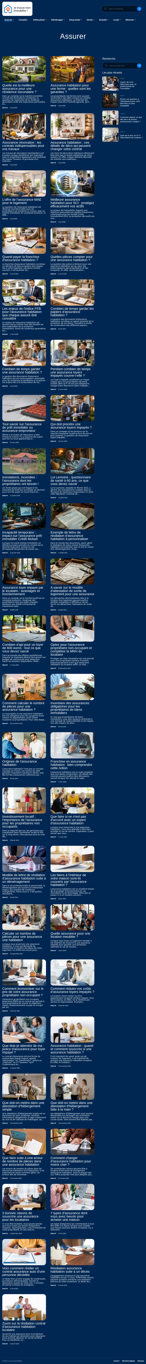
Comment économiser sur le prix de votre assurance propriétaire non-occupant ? (23, 992)
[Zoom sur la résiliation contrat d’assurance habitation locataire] (24, 1307)
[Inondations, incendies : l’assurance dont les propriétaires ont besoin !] (24, 461)
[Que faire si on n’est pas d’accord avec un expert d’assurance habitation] (72, 800)
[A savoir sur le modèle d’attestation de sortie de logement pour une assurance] (72, 571)
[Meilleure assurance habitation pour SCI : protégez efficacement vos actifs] (72, 183)
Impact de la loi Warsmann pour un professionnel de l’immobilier (128, 85)
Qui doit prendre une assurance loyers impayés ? (71, 425)
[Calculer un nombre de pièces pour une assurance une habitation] (24, 917)
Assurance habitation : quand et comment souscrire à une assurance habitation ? (72, 1049)
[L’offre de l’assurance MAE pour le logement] (24, 183)
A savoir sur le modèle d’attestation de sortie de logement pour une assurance (72, 591)
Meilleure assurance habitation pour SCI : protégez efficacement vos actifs (72, 203)
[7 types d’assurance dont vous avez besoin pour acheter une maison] (72, 1197)
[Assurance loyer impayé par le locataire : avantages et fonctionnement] (24, 571)
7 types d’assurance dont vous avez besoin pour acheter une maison (69, 1216)
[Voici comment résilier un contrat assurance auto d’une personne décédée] (24, 1252)
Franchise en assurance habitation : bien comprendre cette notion (71, 765)
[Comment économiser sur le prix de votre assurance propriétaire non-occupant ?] (24, 972)
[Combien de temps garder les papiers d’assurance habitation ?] (72, 292)
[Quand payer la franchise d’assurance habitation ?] (24, 241)
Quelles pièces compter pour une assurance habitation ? (72, 258)
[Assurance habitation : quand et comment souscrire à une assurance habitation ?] (72, 1029)
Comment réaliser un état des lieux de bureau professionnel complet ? (131, 119)
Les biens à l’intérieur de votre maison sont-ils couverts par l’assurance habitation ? (69, 880)
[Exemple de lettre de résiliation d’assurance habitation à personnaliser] (72, 516)
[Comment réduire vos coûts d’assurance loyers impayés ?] (72, 972)
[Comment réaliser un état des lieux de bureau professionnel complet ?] (110, 118)
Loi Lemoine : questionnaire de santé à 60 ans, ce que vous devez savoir (71, 480)
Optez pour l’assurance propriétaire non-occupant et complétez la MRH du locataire (71, 649)
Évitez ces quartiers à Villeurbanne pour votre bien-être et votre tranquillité (130, 102)
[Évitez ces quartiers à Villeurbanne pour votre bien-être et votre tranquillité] (110, 101)
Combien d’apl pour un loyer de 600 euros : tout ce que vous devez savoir (22, 648)
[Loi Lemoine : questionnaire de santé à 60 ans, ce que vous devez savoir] (72, 461)
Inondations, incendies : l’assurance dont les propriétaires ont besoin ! (20, 480)
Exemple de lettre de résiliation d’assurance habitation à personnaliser (69, 536)
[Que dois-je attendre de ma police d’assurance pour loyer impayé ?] (24, 1029)
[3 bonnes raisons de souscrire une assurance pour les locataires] (24, 1197)
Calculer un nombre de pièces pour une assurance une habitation (22, 937)
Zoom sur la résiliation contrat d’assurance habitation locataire (24, 1327)
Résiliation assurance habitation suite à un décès (70, 1269)
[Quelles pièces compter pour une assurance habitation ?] (72, 241)
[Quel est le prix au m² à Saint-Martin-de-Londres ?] (110, 135)
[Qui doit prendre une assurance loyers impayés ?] (72, 408)
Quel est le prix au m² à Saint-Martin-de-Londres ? (131, 136)
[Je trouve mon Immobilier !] (17, 9)
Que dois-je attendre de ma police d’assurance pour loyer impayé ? (23, 1049)
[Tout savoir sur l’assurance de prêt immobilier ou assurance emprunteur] (24, 408)
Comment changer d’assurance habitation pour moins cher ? (71, 1161)
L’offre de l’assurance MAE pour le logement (21, 201)
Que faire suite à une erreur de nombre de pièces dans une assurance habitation (22, 1161)
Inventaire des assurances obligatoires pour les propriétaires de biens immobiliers (70, 708)
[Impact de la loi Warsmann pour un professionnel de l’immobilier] (110, 83)
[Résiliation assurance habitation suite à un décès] (72, 1252)
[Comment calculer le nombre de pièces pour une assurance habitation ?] (24, 687)
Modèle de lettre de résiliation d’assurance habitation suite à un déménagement (24, 878)
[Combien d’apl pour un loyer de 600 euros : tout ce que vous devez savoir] (24, 628)
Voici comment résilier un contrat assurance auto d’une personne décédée (23, 1271)
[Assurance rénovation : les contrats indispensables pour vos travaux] (24, 126)
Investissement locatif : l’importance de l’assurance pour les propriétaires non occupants (22, 821)
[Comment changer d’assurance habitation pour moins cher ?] (72, 1142)
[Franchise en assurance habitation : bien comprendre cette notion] (72, 745)
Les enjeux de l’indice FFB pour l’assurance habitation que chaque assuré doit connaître (22, 313)
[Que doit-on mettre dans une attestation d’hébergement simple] (24, 1087)
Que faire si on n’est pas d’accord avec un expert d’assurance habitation (68, 820)
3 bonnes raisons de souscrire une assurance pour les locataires (20, 1216)
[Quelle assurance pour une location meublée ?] (72, 917)
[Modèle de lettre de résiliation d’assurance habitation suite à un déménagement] (24, 859)
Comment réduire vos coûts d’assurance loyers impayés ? (72, 990)
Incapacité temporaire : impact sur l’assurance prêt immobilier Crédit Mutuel (22, 536)
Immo (122, 79)
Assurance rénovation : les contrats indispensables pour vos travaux (23, 146)
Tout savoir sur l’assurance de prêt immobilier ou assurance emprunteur (22, 427)
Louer (122, 114)
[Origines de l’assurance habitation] (24, 745)
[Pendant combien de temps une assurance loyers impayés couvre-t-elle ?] (72, 353)
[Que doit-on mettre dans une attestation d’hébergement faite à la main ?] (72, 1087)
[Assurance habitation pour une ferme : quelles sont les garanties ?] (72, 69)
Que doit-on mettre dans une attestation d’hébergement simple (23, 1106)
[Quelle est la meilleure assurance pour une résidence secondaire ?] (24, 69)
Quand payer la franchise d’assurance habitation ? (20, 258)
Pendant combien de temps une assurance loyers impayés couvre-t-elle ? (71, 372)
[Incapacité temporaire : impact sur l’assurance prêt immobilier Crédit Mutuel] (24, 516)
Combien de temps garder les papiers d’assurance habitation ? (72, 312)
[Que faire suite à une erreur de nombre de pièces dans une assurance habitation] (24, 1142)
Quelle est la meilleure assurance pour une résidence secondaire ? (19, 88)
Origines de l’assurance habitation (19, 763)
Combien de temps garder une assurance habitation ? (22, 370)
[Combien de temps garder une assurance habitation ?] (24, 353)
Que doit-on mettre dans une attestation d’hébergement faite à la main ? (72, 1106)
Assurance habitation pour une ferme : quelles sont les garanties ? (71, 88)
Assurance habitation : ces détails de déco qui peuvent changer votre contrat (71, 146)
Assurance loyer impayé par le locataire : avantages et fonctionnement (22, 591)
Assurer (5, 108)
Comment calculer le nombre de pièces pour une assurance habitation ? (23, 706)
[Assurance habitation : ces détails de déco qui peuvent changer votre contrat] (72, 126)
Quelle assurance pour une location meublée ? (70, 935)
